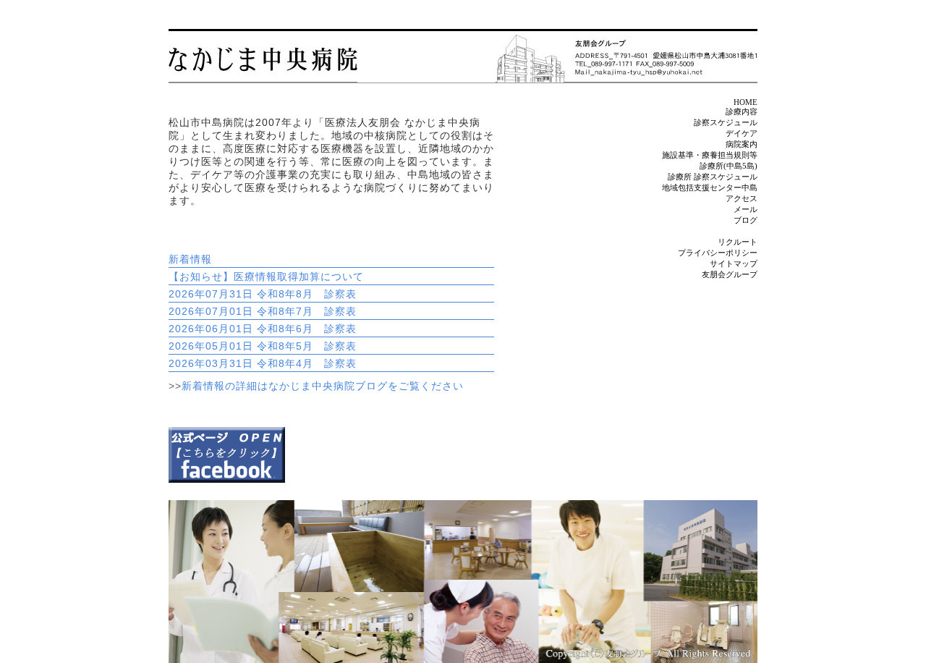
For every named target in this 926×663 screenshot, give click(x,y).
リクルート (737, 241)
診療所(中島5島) (728, 165)
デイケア (741, 133)
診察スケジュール (725, 122)
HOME (745, 102)
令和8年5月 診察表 (307, 346)
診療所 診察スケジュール (712, 176)
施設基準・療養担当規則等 (709, 155)
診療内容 (741, 111)
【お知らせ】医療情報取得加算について (266, 276)
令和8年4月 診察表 (307, 363)
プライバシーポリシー (717, 252)
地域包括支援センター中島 (709, 187)
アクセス (741, 198)
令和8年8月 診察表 (307, 294)
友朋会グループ (729, 274)
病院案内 (741, 144)
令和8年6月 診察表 (307, 328)
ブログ (745, 220)
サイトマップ (733, 263)
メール (745, 209)
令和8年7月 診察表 (307, 311)
